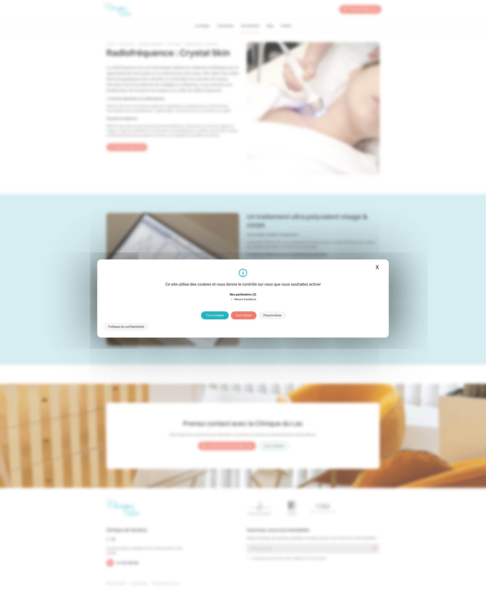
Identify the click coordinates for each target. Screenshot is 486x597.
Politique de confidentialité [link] (126, 326)
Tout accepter (215, 315)
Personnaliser (272, 315)
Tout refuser (244, 315)
